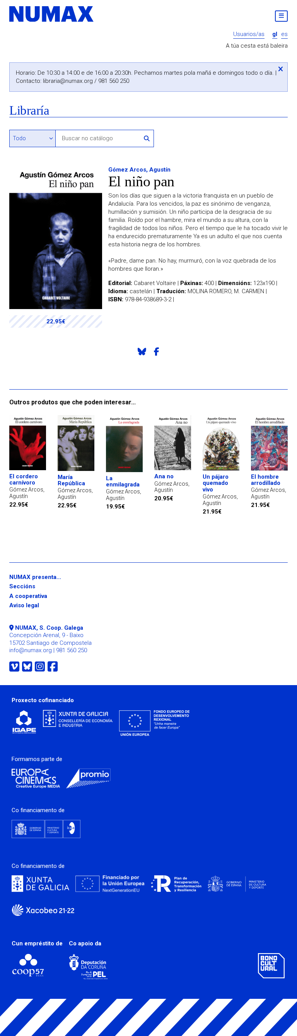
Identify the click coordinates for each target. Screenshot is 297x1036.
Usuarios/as (249, 34)
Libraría (29, 110)
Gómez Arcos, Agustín (139, 169)
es (284, 34)
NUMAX (51, 14)
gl (274, 34)
